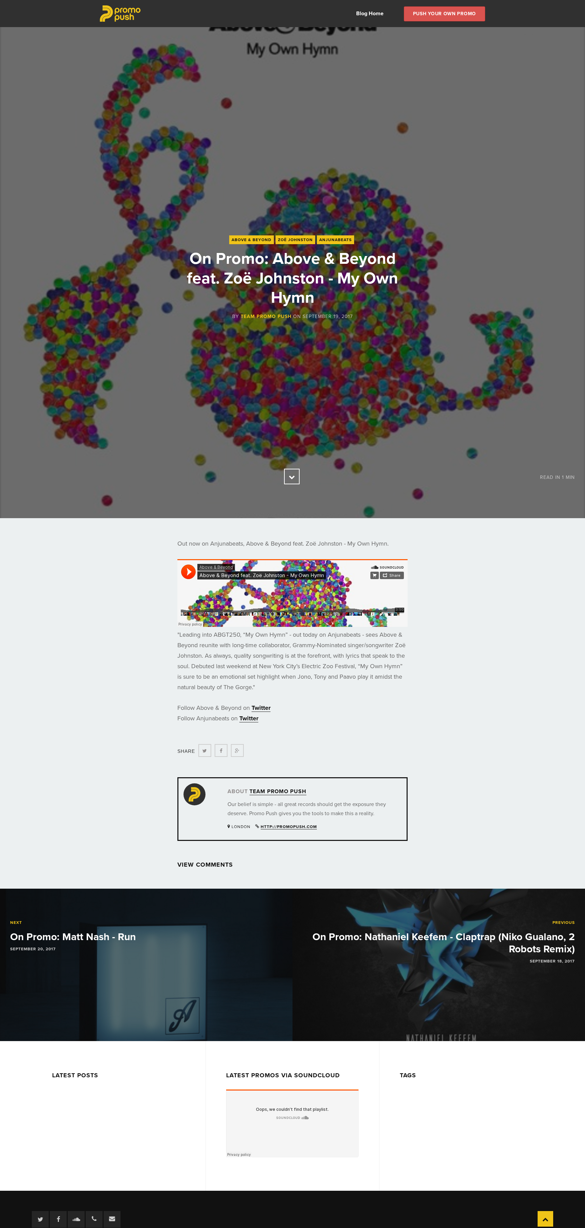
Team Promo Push (266, 316)
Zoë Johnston (295, 239)
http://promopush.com (289, 826)
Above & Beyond (252, 239)
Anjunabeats (335, 239)
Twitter (261, 708)
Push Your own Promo (444, 14)
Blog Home (370, 13)
